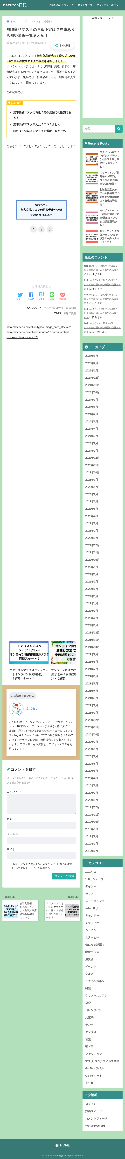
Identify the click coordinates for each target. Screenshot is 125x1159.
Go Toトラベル (94, 1068)
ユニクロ (90, 871)
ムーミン (90, 930)
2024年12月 (92, 377)
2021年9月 (91, 654)
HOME (64, 1145)
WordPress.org (95, 1125)
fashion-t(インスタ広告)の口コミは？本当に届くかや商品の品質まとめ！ (102, 270)
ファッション (93, 1053)
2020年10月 (92, 734)
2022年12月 (92, 545)
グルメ (89, 973)
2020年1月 (91, 800)
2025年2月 (91, 363)
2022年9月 (91, 567)
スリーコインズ (95, 901)
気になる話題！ (95, 944)
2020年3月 (91, 785)
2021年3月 (91, 698)
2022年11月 (92, 552)
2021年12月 (92, 632)
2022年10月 (92, 559)
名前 (11, 819)
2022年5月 (91, 596)
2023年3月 (91, 523)
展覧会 (89, 959)
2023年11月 (92, 465)
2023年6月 (91, 501)
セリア (89, 893)
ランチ (89, 1024)
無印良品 (71, 313)
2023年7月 (91, 494)
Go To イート (93, 1075)
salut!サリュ (93, 908)
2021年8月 (91, 661)
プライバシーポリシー (109, 5)
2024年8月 (91, 406)
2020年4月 (91, 778)
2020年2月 (91, 792)
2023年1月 (91, 538)
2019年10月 (92, 821)
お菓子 (89, 1017)
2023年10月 (92, 472)
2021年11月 (92, 639)
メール (13, 834)
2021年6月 (91, 676)
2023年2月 (91, 530)
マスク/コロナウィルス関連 (60, 307)
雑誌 (88, 988)
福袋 (88, 1002)
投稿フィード (93, 1111)
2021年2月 (91, 705)
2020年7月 (91, 756)
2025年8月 (91, 355)
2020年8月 (91, 749)
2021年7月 (91, 669)
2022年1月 (91, 625)
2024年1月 (91, 450)
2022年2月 (91, 618)
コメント (14, 791)
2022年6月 (91, 588)
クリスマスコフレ (96, 995)
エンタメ (90, 1032)
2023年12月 (92, 457)
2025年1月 (91, 370)
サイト (11, 849)
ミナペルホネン (95, 981)
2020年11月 (92, 727)
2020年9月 (91, 741)
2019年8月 (91, 836)
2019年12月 (92, 807)
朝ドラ (89, 1046)
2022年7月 (91, 581)
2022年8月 (91, 574)
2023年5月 (91, 508)
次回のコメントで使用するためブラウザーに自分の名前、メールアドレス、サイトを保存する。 (42, 866)
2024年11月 (92, 385)
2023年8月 (91, 487)
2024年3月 (91, 436)
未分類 (89, 1083)
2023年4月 (91, 516)
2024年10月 (92, 392)
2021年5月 (91, 683)
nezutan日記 (15, 5)
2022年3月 (91, 610)
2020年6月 (91, 763)
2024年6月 (91, 421)
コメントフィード (96, 1118)
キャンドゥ (92, 915)
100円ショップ (94, 879)
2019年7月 (91, 843)
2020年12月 (92, 720)
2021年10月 (92, 647)
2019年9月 (91, 829)
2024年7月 (91, 414)
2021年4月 (91, 690)
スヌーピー (92, 937)
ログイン (90, 1103)
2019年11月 (92, 814)
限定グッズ (92, 951)
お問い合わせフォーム (61, 5)
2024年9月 (91, 399)
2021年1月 (91, 712)
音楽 (88, 1039)
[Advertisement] (41, 176)
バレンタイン (93, 1010)
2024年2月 (91, 443)
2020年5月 (91, 770)
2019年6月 (91, 851)
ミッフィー (92, 922)
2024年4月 (91, 428)
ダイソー (90, 886)
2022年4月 (91, 603)
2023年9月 (91, 479)
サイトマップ (85, 5)
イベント (90, 966)
